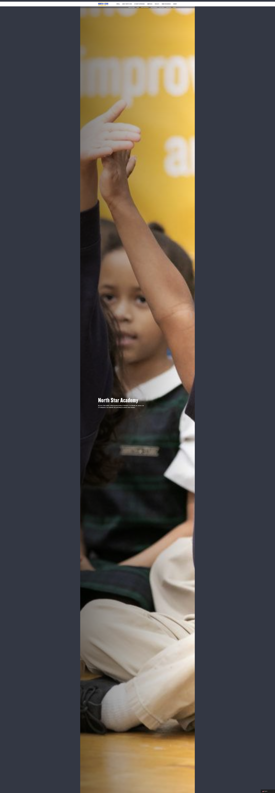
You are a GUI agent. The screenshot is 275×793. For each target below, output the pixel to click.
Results (157, 4)
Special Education (154, 7)
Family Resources (166, 4)
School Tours (168, 7)
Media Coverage (132, 7)
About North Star (127, 4)
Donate (175, 4)
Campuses (149, 4)
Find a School (161, 7)
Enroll (118, 4)
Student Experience (139, 4)
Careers (174, 7)
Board (138, 7)
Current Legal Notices (145, 7)
